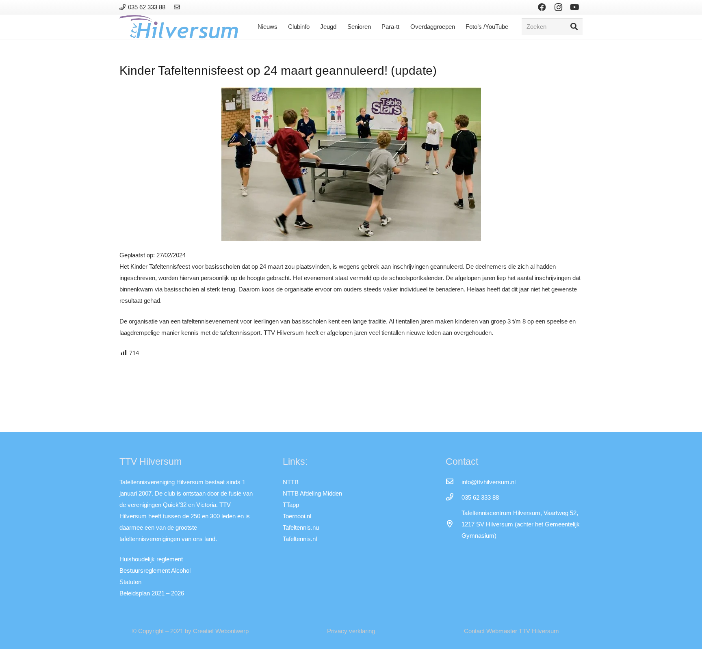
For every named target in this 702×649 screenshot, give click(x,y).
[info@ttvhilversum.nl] (453, 482)
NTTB (291, 482)
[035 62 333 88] (453, 497)
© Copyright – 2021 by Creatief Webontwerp (190, 630)
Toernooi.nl (297, 516)
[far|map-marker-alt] (453, 524)
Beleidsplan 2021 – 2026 (151, 593)
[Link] (178, 7)
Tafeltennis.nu (301, 527)
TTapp (291, 504)
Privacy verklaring (351, 630)
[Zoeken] (574, 26)
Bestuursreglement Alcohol (155, 570)
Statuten (130, 581)
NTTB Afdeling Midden (312, 493)
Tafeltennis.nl (300, 538)
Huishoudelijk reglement (151, 559)
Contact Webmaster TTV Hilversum (511, 630)
